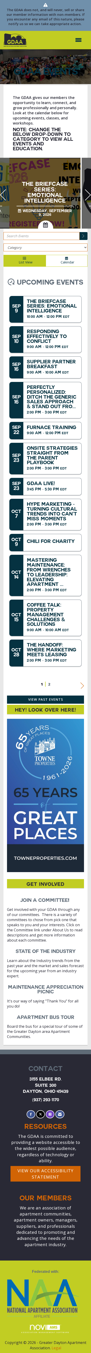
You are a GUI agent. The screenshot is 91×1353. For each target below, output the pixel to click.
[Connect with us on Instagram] (50, 1114)
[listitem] (45, 194)
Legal (56, 1347)
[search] (84, 236)
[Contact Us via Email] (59, 1114)
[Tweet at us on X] (40, 1114)
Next (82, 684)
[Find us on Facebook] (31, 1114)
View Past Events (45, 699)
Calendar (66, 262)
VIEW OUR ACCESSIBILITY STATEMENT (46, 1173)
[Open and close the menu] (56, 40)
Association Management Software (45, 1332)
